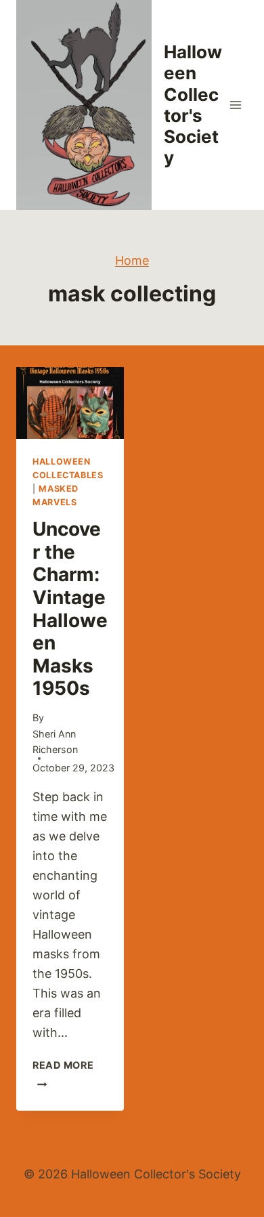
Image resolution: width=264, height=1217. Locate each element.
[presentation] (70, 403)
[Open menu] (235, 104)
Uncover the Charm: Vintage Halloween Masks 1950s (70, 608)
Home (132, 260)
